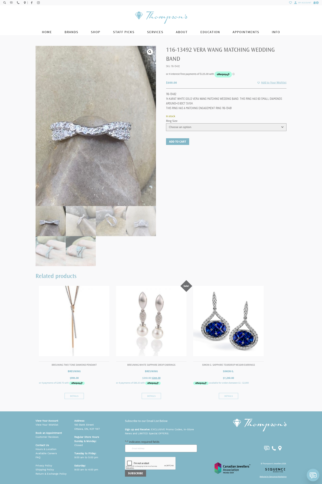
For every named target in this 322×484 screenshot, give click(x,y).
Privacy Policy (44, 465)
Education (210, 32)
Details (74, 395)
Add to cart (177, 142)
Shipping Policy (45, 469)
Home (47, 32)
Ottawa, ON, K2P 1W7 (87, 428)
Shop (95, 32)
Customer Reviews (47, 436)
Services (155, 32)
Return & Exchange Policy (51, 473)
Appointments (246, 32)
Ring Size (171, 121)
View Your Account (47, 420)
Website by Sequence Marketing (273, 476)
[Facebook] (31, 2)
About (182, 32)
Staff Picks (124, 32)
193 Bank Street (84, 424)
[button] (150, 52)
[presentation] (150, 463)
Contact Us (42, 445)
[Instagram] (38, 2)
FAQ (38, 457)
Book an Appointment (49, 432)
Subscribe (135, 473)
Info (276, 32)
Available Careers (46, 453)
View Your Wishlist (47, 424)
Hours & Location (46, 449)
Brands (71, 32)
